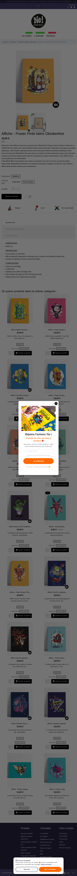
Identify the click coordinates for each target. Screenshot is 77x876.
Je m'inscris (38, 461)
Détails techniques (46, 864)
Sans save (27, 869)
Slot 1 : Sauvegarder (50, 869)
